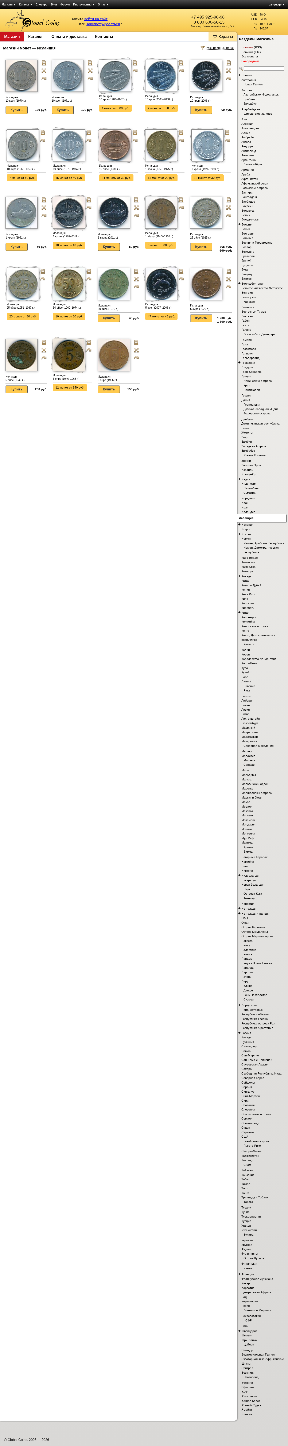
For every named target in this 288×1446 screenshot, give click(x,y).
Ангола (246, 141)
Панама (246, 958)
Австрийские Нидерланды (261, 94)
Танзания (247, 1175)
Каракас (249, 301)
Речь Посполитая (255, 994)
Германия (248, 362)
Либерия (247, 700)
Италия (246, 534)
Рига (247, 690)
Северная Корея (252, 1078)
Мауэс (245, 802)
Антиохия (247, 155)
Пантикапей (252, 389)
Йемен (246, 538)
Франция (247, 1274)
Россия (246, 1033)
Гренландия (252, 404)
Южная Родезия (255, 455)
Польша (246, 985)
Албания (247, 123)
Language (276, 4)
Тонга (245, 1193)
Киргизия (247, 603)
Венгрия (247, 292)
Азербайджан (250, 109)
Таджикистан (250, 1155)
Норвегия (247, 903)
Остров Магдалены (254, 931)
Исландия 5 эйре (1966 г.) (107, 378)
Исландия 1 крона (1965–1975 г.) (159, 167)
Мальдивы (248, 774)
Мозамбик (248, 820)
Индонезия (249, 483)
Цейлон (249, 1344)
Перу (244, 981)
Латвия (246, 681)
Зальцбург (251, 103)
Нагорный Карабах (254, 857)
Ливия (245, 709)
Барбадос (248, 201)
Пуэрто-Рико (252, 1145)
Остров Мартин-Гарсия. (257, 936)
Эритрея (247, 1368)
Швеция (246, 1335)
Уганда (246, 1225)
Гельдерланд (250, 358)
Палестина (248, 949)
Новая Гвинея (253, 84)
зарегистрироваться (103, 24)
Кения (245, 589)
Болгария (247, 233)
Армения (247, 169)
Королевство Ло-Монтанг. (258, 659)
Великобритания (252, 283)
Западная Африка (253, 446)
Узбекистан (249, 1230)
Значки (246, 460)
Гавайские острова (256, 1141)
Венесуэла (248, 297)
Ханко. (248, 1268)
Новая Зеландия (252, 884)
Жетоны (247, 432)
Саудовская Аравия (255, 1064)
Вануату (247, 274)
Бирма (248, 851)
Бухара (248, 1234)
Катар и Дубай (251, 585)
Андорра (247, 146)
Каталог (25, 4)
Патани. (246, 976)
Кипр (244, 598)
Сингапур (247, 1091)
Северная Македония (259, 745)
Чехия (245, 1305)
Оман (245, 922)
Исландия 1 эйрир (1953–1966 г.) (159, 234)
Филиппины (249, 1253)
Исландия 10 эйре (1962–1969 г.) (21, 167)
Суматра (250, 492)
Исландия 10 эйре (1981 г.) (109, 167)
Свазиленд (251, 1377)
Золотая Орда (251, 465)
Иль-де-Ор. (249, 474)
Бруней (246, 260)
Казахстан (248, 562)
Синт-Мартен (250, 1096)
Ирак (244, 502)
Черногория (249, 1301)
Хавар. (246, 1283)
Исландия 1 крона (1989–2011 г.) (66, 234)
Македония (249, 741)
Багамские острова (254, 188)
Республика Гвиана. (255, 1018)
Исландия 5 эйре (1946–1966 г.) (66, 377)
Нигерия (247, 870)
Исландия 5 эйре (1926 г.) (199, 307)
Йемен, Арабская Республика (264, 543)
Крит (247, 385)
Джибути (247, 419)
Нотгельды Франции (255, 913)
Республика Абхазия (255, 1014)
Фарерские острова (257, 413)
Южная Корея (251, 1400)
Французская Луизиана (257, 1278)
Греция (246, 376)
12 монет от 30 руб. (207, 177)
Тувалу (246, 1207)
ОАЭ (244, 918)
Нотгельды (248, 908)
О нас (103, 4)
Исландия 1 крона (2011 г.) (108, 236)
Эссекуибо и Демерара (260, 334)
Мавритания (249, 732)
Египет (246, 428)
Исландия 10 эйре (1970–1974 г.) (67, 167)
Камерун (247, 571)
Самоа (246, 1051)
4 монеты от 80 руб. (115, 108)
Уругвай (246, 1244)
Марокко (247, 788)
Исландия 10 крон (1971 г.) (62, 99)
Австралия (248, 80)
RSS (258, 47)
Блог (54, 4)
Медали (246, 806)
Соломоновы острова (256, 1114)
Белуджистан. (250, 219)
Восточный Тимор (253, 311)
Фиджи (246, 1249)
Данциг (248, 990)
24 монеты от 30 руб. (116, 177)
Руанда (246, 1037)
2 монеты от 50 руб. (161, 108)
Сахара (246, 1069)
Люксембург (249, 723)
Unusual (246, 75)
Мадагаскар (249, 736)
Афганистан (249, 178)
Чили (244, 1326)
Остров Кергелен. (253, 927)
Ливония (249, 686)
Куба (244, 668)
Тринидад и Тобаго (254, 1197)
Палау (245, 945)
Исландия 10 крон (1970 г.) (15, 99)
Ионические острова (258, 380)
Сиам (247, 1164)
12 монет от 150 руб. (69, 387)
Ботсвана (247, 251)
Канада (246, 576)
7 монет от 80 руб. (22, 177)
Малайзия (248, 755)
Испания (247, 524)
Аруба (245, 174)
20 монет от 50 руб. (22, 316)
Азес (244, 119)
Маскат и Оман (251, 797)
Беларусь (247, 210)
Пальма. (247, 954)
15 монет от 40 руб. (69, 177)
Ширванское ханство (258, 113)
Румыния (247, 1042)
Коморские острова (254, 626)
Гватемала (248, 348)
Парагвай (247, 967)
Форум (65, 4)
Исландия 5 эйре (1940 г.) (14, 378)
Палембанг (251, 488)
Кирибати (247, 607)
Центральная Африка (256, 1292)
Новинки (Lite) (251, 52)
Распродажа (250, 61)
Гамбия (246, 339)
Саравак (249, 764)
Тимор (245, 1184)
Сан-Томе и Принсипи (256, 1059)
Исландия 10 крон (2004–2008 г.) (159, 97)
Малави (246, 751)
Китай (245, 612)
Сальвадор (249, 1046)
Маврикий (248, 727)
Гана (244, 344)
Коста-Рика (249, 663)
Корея (245, 654)
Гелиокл (247, 353)
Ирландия (248, 511)
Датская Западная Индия (261, 409)
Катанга (249, 644)
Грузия (246, 395)
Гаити (245, 325)
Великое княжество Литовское (262, 288)
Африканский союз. (254, 183)
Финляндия (249, 1263)
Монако (246, 829)
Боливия (247, 238)
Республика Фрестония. (257, 1027)
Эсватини (247, 1372)
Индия (245, 479)
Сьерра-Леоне (251, 1151)
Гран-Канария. (251, 371)
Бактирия (247, 192)
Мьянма (247, 842)
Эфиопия (247, 1387)
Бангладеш (249, 197)
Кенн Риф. (248, 594)
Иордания (248, 498)
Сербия (246, 1087)
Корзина (226, 36)
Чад (244, 1297)
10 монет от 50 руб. (69, 316)
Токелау (249, 898)
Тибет (245, 1179)
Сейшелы (248, 1082)
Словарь (41, 4)
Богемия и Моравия (257, 1310)
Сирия (245, 1100)
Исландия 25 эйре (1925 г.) (200, 236)
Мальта (246, 779)
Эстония (247, 1382)
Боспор (246, 247)
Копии (245, 649)
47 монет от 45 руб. (161, 316)
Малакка (249, 760)
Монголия (248, 833)
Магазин (9, 4)
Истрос (246, 529)
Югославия (249, 1396)
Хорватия (247, 1287)
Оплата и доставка (69, 36)
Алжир (245, 132)
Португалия (249, 1005)
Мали (245, 770)
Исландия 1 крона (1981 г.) (15, 236)
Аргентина (248, 160)
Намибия (247, 861)
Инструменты (83, 4)
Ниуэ (247, 889)
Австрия (247, 90)
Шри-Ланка (249, 1340)
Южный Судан (251, 1405)
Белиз (245, 215)
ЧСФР (248, 1320)
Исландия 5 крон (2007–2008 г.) (158, 306)
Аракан (248, 847)
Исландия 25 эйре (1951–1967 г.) (21, 306)
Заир (244, 437)
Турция (246, 1221)
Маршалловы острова (256, 793)
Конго (245, 630)
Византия (247, 307)
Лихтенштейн (250, 718)
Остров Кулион (254, 1258)
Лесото (246, 696)
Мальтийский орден (255, 783)
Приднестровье (252, 1009)
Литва (245, 714)
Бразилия (248, 256)
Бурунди (247, 265)
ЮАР (244, 1391)
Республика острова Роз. (258, 1023)
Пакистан (247, 940)
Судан (245, 1127)
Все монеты (249, 56)
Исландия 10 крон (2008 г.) (200, 99)
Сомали (246, 1118)
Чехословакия (251, 1315)
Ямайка (246, 1409)
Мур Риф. (248, 838)
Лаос (244, 677)
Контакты (104, 36)
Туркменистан (251, 1216)
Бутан (245, 269)
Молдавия (248, 824)
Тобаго (248, 1201)
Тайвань (247, 1170)
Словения (248, 1109)
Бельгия (247, 224)
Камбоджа (248, 566)
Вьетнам (247, 316)
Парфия (247, 972)
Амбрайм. (248, 137)
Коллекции (248, 617)
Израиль (247, 469)
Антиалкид (248, 151)
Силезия (249, 999)
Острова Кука (253, 893)
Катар (245, 580)
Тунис (245, 1212)
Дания (245, 400)
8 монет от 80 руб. (160, 245)
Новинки (247, 47)
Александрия (250, 128)
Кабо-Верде (249, 557)
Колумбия (248, 621)
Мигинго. (247, 815)
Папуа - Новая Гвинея (256, 963)
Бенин (245, 229)
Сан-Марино (250, 1055)
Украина (247, 1240)
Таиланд (247, 1160)
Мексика (247, 811)
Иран (245, 507)
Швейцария (249, 1331)
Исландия (246, 518)
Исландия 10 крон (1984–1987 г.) (113, 97)
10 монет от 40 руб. (69, 245)
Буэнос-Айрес (253, 164)
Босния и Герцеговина (256, 242)
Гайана (246, 329)
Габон (245, 320)
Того (244, 1188)
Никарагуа (248, 880)
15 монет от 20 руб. (161, 177)
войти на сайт (96, 19)
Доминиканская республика (260, 423)
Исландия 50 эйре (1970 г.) (108, 307)
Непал (245, 866)
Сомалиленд (250, 1123)
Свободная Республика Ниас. (261, 1073)
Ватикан (247, 278)
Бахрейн (247, 206)
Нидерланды (250, 875)
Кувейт (246, 672)
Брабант (249, 99)
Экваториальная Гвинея (258, 1354)
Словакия (248, 1105)
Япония (246, 1414)
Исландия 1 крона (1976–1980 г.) (205, 167)
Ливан (245, 705)
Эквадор (247, 1350)
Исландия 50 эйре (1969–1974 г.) (67, 306)
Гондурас (247, 367)
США (244, 1136)
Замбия (246, 441)
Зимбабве (248, 450)
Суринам (247, 1132)
